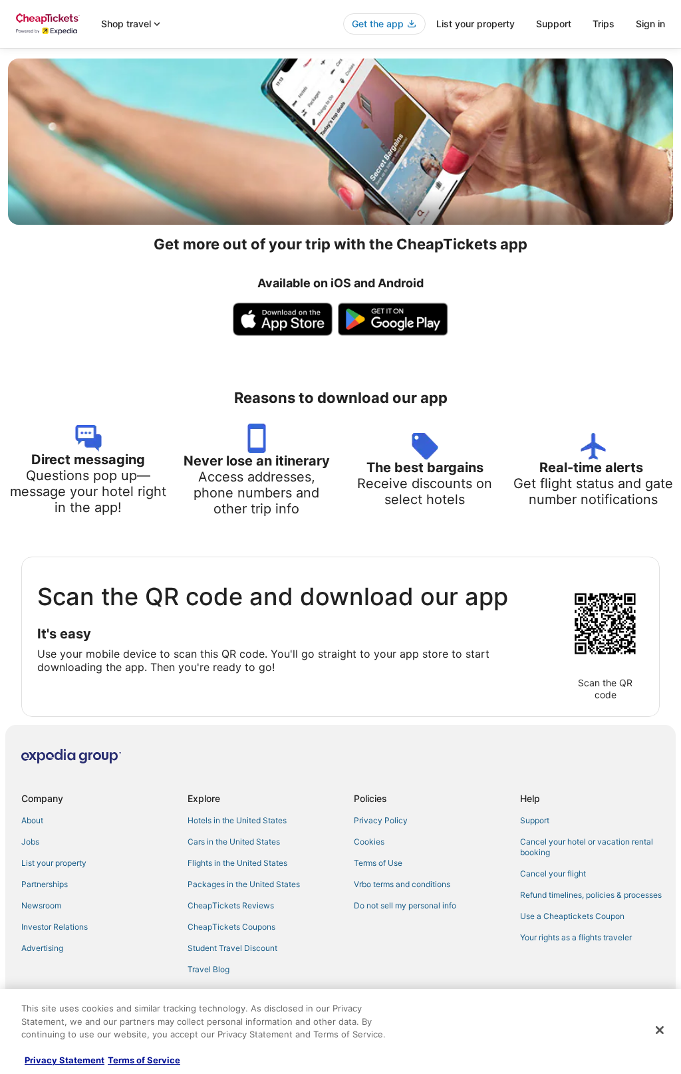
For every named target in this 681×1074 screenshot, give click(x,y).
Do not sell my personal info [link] (405, 905)
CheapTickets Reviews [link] (231, 905)
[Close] (659, 1030)
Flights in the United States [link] (237, 863)
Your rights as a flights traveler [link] (576, 937)
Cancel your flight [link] (553, 873)
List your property (475, 23)
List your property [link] (53, 863)
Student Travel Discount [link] (232, 948)
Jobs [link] (30, 842)
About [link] (32, 820)
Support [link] (534, 820)
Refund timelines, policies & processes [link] (591, 895)
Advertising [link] (42, 948)
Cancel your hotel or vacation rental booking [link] (586, 847)
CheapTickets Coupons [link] (231, 927)
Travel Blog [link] (208, 969)
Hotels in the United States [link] (237, 820)
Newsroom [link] (41, 905)
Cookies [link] (369, 842)
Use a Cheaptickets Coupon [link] (572, 916)
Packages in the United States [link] (244, 884)
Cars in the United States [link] (234, 842)
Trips (603, 23)
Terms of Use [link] (378, 863)
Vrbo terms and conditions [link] (402, 884)
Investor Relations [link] (54, 927)
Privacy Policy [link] (381, 820)
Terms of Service (144, 1060)
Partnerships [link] (44, 884)
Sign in (650, 23)
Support (553, 23)
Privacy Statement (64, 1060)
